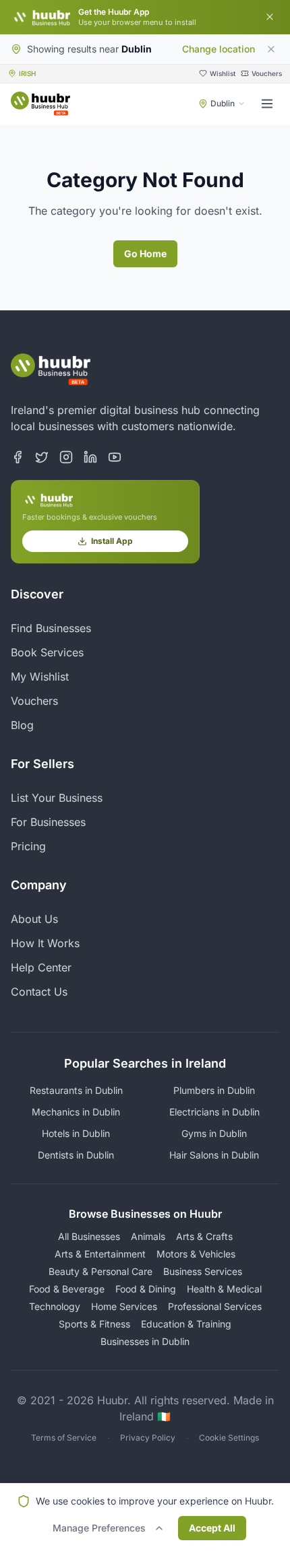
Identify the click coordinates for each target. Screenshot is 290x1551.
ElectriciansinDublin (214, 1111)
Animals (148, 1236)
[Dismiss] (271, 49)
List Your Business (57, 797)
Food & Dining (145, 1289)
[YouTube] (114, 457)
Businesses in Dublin (145, 1341)
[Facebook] (17, 457)
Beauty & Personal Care (100, 1271)
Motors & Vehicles (195, 1254)
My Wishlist (40, 676)
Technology (54, 1306)
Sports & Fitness (94, 1324)
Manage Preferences (99, 1527)
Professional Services (215, 1306)
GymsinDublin (214, 1133)
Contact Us (39, 991)
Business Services (202, 1271)
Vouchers (34, 701)
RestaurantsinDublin (76, 1090)
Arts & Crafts (204, 1236)
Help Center (41, 967)
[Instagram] (66, 457)
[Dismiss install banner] (269, 16)
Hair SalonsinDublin (214, 1155)
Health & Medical (224, 1289)
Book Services (47, 652)
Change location (218, 49)
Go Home (145, 253)
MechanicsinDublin (76, 1111)
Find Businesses (51, 628)
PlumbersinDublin (214, 1090)
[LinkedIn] (90, 457)
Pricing (28, 846)
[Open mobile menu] (267, 104)
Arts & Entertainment (100, 1254)
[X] (42, 457)
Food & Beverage (67, 1289)
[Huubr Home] (40, 104)
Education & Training (186, 1324)
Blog (22, 725)
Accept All (212, 1527)
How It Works (45, 943)
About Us (34, 919)
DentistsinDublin (76, 1155)
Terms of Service (63, 1438)
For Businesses (48, 822)
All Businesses (89, 1236)
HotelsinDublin (76, 1133)
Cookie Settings (229, 1438)
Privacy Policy (147, 1438)
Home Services (124, 1306)
